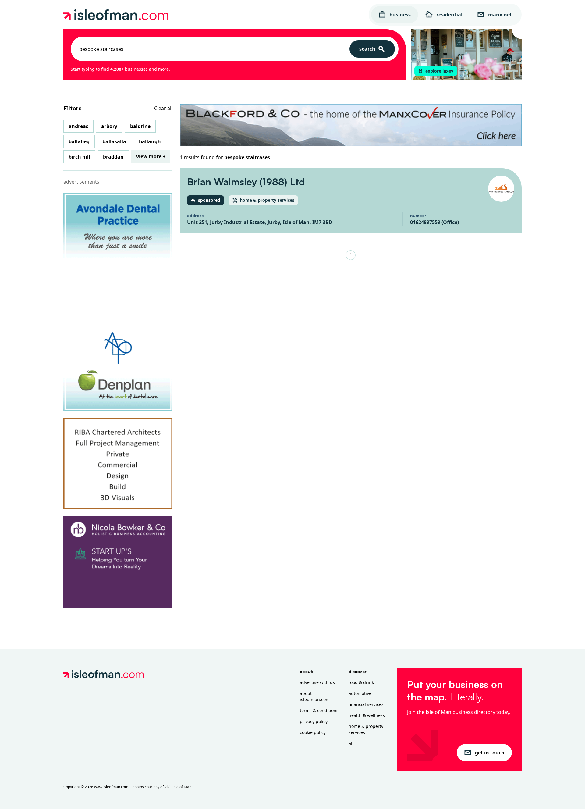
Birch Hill (79, 156)
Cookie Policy (313, 732)
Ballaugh (150, 141)
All (351, 743)
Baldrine (140, 126)
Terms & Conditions (319, 710)
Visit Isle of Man (178, 786)
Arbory (109, 126)
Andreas (78, 126)
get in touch (490, 752)
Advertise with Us (317, 682)
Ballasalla (114, 141)
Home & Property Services (366, 729)
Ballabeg (79, 141)
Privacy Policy (314, 721)
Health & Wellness (367, 715)
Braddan (113, 156)
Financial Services (366, 704)
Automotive (360, 693)
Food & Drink (361, 682)
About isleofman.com (315, 696)
